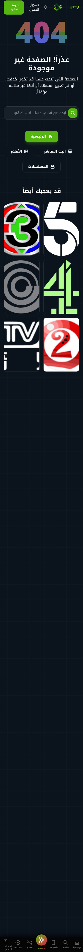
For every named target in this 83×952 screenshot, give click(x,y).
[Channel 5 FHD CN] (61, 229)
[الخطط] (41, 940)
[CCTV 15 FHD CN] (22, 345)
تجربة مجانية (14, 7)
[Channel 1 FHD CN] (22, 287)
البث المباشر (55, 151)
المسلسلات (38, 166)
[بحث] (46, 7)
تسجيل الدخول (34, 7)
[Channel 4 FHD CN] (61, 287)
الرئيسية (38, 136)
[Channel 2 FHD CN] (61, 345)
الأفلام (16, 151)
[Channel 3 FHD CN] (22, 229)
